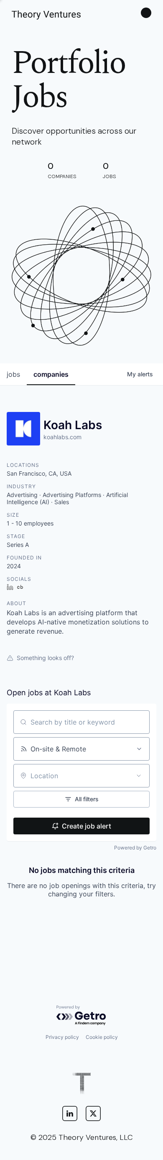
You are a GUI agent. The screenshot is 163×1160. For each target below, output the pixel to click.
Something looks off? (45, 657)
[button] (146, 13)
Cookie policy (102, 1037)
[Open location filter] (139, 775)
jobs (13, 374)
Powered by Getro (135, 847)
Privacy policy (62, 1037)
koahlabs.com (62, 436)
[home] (46, 13)
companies (51, 374)
